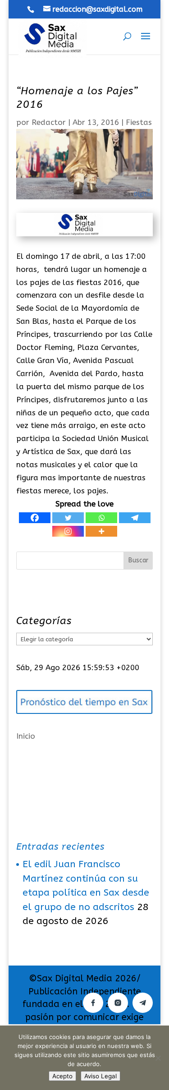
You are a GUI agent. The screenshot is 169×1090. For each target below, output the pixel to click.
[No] (157, 1057)
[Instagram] (68, 531)
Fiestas (139, 122)
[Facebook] (34, 517)
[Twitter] (68, 517)
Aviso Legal (100, 1076)
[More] (101, 531)
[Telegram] (135, 517)
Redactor (49, 122)
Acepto (62, 1076)
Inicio (25, 735)
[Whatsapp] (101, 517)
